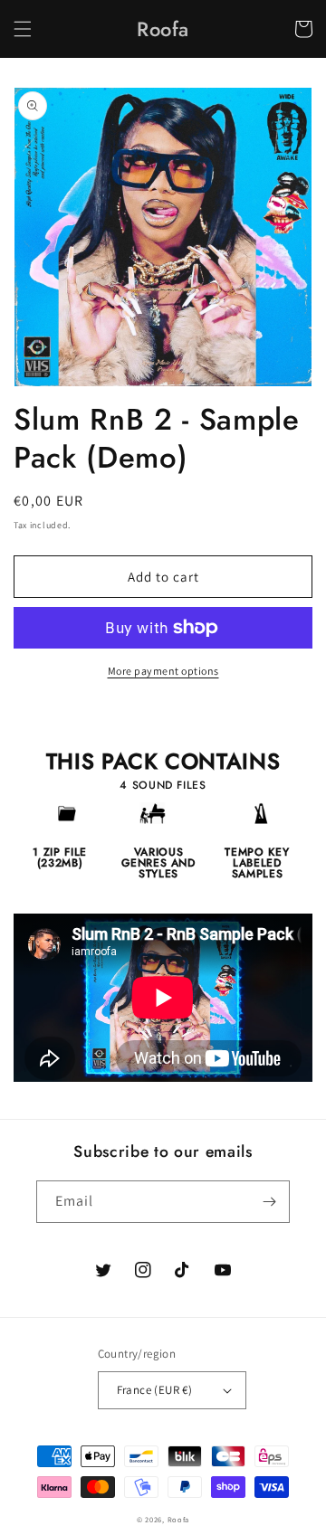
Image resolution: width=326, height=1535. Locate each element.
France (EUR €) (155, 1390)
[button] (23, 29)
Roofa (179, 1519)
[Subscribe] (269, 1201)
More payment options (163, 670)
